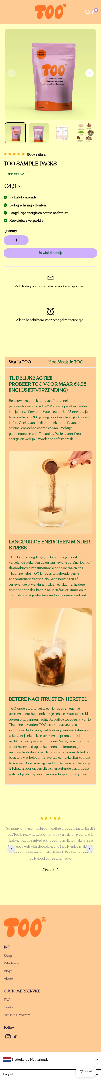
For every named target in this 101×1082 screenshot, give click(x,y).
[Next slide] (90, 849)
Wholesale (11, 963)
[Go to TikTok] (15, 1037)
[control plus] (25, 240)
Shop (8, 955)
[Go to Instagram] (8, 1037)
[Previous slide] (11, 849)
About (8, 978)
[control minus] (8, 240)
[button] (89, 73)
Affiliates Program (17, 1015)
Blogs (8, 971)
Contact (10, 1007)
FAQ (7, 999)
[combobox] (50, 1059)
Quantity (10, 231)
